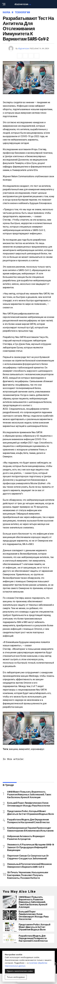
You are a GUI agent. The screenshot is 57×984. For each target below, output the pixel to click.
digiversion (23, 48)
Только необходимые (16, 977)
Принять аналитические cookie (20, 971)
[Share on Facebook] (19, 55)
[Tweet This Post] (25, 55)
